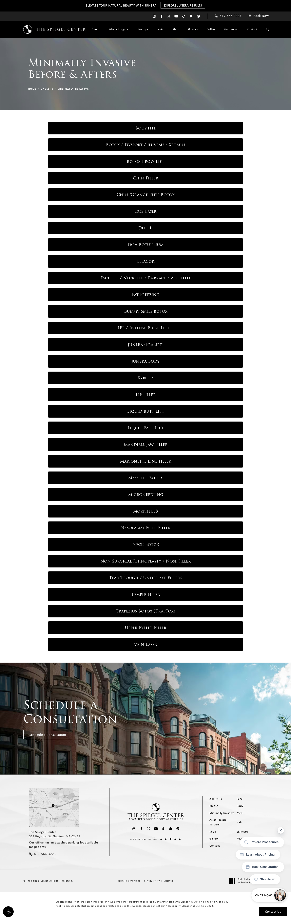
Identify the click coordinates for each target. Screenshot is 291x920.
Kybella (145, 378)
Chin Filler (145, 178)
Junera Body (145, 361)
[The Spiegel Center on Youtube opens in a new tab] (176, 16)
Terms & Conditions (129, 880)
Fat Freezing (145, 294)
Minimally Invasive (73, 88)
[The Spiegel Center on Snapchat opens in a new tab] (191, 16)
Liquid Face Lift (145, 428)
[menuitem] (154, 16)
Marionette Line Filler (145, 461)
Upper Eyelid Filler (145, 628)
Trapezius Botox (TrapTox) (145, 611)
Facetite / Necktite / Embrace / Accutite (145, 278)
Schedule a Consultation (47, 734)
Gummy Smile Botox (145, 311)
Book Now (261, 16)
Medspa (143, 29)
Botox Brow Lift (145, 161)
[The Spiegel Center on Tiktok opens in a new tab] (183, 16)
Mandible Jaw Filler (145, 444)
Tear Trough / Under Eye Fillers (145, 578)
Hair (160, 29)
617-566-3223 (204, 906)
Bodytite (145, 128)
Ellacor (145, 261)
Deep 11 (145, 228)
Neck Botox (145, 544)
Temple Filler (145, 594)
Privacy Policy (152, 880)
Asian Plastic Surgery (217, 822)
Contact (252, 29)
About (96, 29)
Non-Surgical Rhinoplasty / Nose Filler (145, 561)
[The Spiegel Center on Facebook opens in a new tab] (161, 16)
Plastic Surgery (118, 29)
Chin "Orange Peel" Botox (146, 195)
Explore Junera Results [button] (183, 5)
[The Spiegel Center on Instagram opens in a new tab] (154, 16)
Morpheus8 (145, 511)
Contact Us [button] (273, 911)
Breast (213, 806)
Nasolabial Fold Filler (145, 528)
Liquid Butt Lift (145, 411)
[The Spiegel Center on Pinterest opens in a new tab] (198, 16)
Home (32, 88)
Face (240, 799)
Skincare (193, 29)
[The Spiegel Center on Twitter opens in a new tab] (169, 16)
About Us (215, 799)
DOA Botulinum (145, 245)
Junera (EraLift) (146, 344)
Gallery (211, 29)
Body (240, 806)
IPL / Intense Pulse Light (145, 328)
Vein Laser (145, 644)
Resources (230, 29)
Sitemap (168, 880)
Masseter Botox (145, 478)
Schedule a (70, 712)
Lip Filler (146, 394)
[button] (8, 911)
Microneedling (145, 494)
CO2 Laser (145, 211)
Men (240, 813)
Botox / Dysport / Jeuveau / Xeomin (145, 145)
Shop (176, 29)
